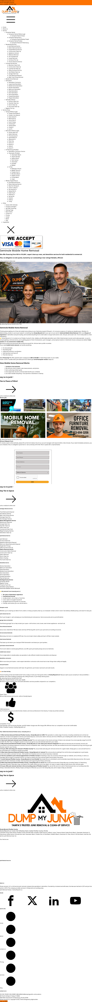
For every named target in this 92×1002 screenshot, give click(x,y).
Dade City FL (12, 193)
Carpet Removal (13, 58)
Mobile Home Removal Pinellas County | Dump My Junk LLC (17, 731)
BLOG (7, 218)
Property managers (11, 206)
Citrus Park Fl (12, 120)
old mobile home (23, 331)
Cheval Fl (11, 127)
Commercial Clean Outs (6, 529)
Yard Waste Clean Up (14, 72)
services (2, 975)
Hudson (11, 198)
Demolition (9, 80)
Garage (2, 524)
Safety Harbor (15, 158)
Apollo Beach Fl (13, 137)
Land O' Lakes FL (13, 187)
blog (1, 988)
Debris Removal (13, 134)
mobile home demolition (42, 655)
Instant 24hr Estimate (11, 205)
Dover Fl (11, 148)
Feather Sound (15, 175)
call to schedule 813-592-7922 (8, 4)
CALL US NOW (4, 1001)
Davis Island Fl (12, 117)
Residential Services (11, 44)
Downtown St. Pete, (65, 834)
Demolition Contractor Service (17, 151)
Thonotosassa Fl (13, 136)
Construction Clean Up (15, 51)
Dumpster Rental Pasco (15, 37)
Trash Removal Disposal (15, 75)
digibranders (34, 999)
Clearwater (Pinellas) (14, 153)
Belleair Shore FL (16, 170)
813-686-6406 (18, 994)
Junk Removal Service (14, 46)
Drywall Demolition (14, 96)
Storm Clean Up (13, 105)
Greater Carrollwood (14, 115)
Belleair (14, 165)
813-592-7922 (3, 994)
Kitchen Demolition (14, 87)
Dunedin (14, 163)
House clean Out (13, 132)
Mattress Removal (13, 55)
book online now (10, 261)
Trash (1, 512)
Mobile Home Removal (12, 79)
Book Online (9, 212)
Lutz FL (10, 129)
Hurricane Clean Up (14, 106)
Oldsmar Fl (12, 194)
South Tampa (12, 122)
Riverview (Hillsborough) (12, 130)
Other (4, 203)
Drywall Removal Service (15, 49)
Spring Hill (11, 196)
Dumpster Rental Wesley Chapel (20, 39)
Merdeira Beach (16, 174)
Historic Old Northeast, (77, 834)
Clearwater (14, 162)
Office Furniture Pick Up (15, 70)
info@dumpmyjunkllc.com (7, 1)
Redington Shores (16, 168)
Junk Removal (3, 539)
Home (4, 27)
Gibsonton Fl (12, 139)
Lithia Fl (11, 146)
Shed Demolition (13, 91)
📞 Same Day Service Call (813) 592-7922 (11, 324)
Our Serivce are (4, 839)
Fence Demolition (13, 94)
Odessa (11, 200)
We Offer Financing (11, 208)
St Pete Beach (15, 177)
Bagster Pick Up (10, 108)
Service (5, 30)
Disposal (11, 512)
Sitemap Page (9, 210)
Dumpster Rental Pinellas (15, 41)
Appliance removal (14, 53)
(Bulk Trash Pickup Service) (16, 77)
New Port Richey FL (14, 186)
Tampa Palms (12, 125)
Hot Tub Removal (13, 56)
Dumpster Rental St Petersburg (20, 42)
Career (7, 217)
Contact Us (9, 213)
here (23, 444)
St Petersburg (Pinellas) (12, 149)
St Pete (10, 167)
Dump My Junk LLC (7, 338)
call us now (3, 261)
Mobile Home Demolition (15, 86)
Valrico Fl (11, 143)
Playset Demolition (14, 98)
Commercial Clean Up (14, 68)
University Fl (12, 124)
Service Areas (6, 110)
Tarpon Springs (16, 156)
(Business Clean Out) (14, 65)
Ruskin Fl (11, 144)
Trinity (10, 201)
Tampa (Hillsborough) (12, 112)
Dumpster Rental (10, 32)
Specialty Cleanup (10, 99)
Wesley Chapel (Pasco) (12, 181)
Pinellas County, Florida (41, 831)
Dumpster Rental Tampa (18, 36)
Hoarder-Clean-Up (14, 103)
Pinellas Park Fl (16, 172)
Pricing (8, 215)
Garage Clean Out (13, 74)
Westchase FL (12, 118)
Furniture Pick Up (13, 60)
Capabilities (6, 222)
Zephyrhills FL (12, 191)
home (1, 923)
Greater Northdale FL (14, 113)
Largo (13, 179)
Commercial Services (11, 63)
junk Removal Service (14, 182)
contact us (3, 949)
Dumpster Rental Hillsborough (17, 34)
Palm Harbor (15, 160)
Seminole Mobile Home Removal (19, 250)
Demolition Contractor (15, 82)
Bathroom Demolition (14, 89)
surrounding (36, 888)
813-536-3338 (10, 994)
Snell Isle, (86, 834)
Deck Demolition (13, 93)
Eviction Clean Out (14, 101)
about (1, 936)
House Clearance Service (15, 61)
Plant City (11, 141)
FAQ (7, 220)
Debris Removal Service (15, 48)
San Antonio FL (13, 189)
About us (5, 29)
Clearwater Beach (16, 155)
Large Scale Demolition (15, 84)
